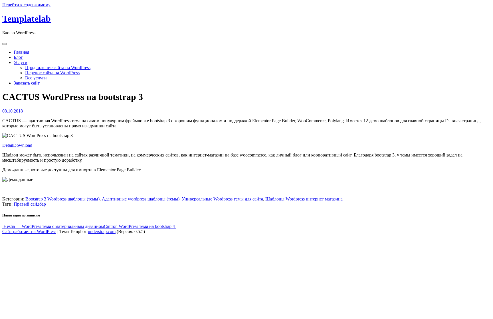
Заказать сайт (27, 83)
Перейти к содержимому (26, 4)
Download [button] (22, 145)
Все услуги (36, 77)
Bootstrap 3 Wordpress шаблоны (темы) (62, 198)
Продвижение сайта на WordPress (57, 67)
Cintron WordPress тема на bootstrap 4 (140, 226)
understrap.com (102, 231)
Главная (21, 52)
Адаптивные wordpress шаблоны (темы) (140, 198)
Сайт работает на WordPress (29, 231)
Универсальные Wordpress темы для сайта (222, 198)
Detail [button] (7, 145)
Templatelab (26, 18)
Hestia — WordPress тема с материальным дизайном (53, 226)
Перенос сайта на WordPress (52, 72)
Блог (18, 57)
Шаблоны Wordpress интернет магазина (304, 198)
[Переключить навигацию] (4, 44)
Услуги (20, 62)
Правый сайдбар (30, 204)
